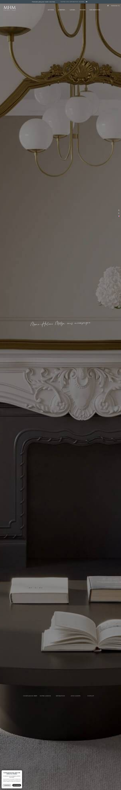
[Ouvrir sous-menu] (65, 10)
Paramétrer (7, 785)
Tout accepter (16, 785)
